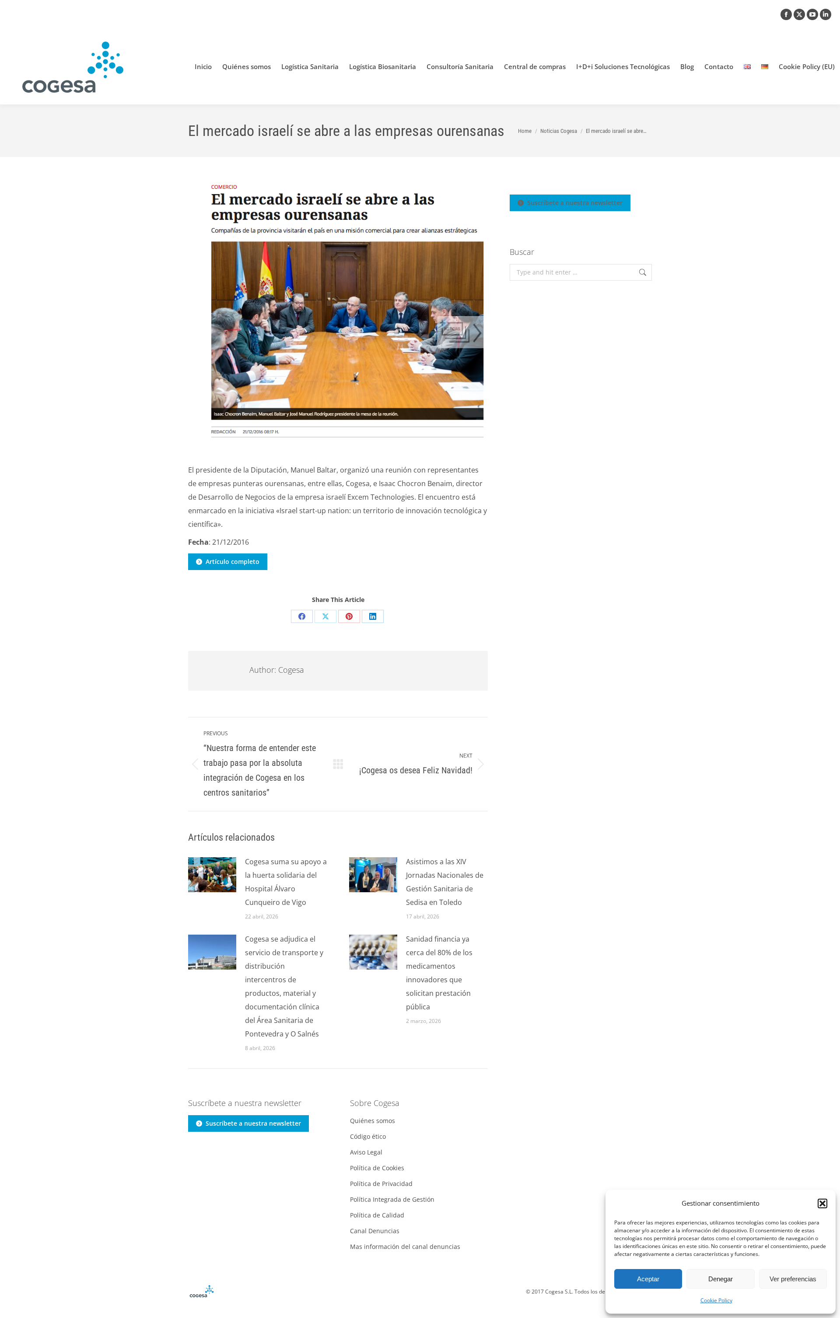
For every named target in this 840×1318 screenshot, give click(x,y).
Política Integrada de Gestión (392, 1199)
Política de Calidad (377, 1215)
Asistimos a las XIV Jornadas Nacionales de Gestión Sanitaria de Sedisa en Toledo (444, 882)
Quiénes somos (372, 1120)
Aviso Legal (366, 1152)
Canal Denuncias (374, 1231)
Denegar (720, 1279)
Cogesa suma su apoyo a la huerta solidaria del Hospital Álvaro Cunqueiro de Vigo (286, 882)
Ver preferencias (793, 1279)
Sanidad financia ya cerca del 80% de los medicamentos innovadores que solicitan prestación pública (439, 973)
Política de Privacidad (381, 1183)
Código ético (368, 1136)
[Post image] (212, 874)
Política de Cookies (377, 1168)
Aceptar (648, 1279)
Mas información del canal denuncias (405, 1246)
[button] (822, 1203)
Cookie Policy (716, 1300)
